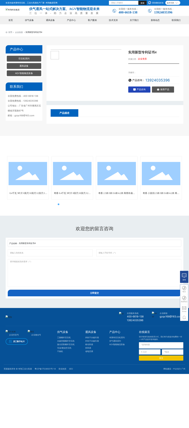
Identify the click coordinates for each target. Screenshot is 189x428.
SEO (71, 369)
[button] (56, 204)
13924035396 (163, 12)
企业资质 (19, 32)
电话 (184, 292)
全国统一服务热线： (128, 8)
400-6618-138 (128, 12)
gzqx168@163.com (24, 115)
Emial (184, 311)
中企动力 (177, 369)
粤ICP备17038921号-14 (45, 369)
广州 (183, 369)
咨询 (184, 280)
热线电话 (184, 302)
